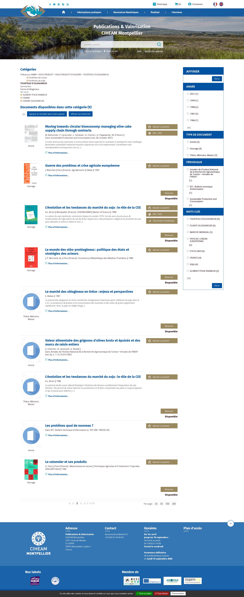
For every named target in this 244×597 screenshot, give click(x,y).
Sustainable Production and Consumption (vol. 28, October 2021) (82, 137)
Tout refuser (162, 593)
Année (190, 86)
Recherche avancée (154, 51)
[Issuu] (63, 4)
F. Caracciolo (65, 135)
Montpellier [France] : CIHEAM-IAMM (73, 212)
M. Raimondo (51, 135)
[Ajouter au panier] (149, 126)
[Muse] (131, 581)
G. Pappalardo (104, 135)
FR (214, 3)
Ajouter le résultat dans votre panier (47, 113)
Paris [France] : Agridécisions (71, 170)
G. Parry (49, 466)
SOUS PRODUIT (46, 74)
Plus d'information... (58, 152)
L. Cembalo (78, 135)
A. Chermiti (50, 349)
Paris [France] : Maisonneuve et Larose (73, 466)
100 (167, 503)
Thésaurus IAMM (28, 74)
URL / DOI (157, 133)
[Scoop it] (59, 4)
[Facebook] (50, 4)
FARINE (26, 97)
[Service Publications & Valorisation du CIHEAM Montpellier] (33, 10)
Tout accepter (145, 593)
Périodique (194, 162)
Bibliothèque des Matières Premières (108, 258)
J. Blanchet (50, 170)
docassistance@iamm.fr (116, 534)
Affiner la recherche (80, 113)
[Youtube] (54, 4)
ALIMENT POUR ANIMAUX (35, 94)
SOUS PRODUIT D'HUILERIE (68, 74)
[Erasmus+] (152, 580)
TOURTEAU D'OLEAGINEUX (96, 74)
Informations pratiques (89, 12)
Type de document (199, 134)
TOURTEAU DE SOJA (37, 81)
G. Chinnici (90, 135)
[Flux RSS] (68, 4)
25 (156, 503)
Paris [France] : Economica (76, 258)
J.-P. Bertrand (51, 258)
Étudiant (155, 12)
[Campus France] (55, 581)
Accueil (63, 12)
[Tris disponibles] (24, 114)
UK (220, 3)
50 (161, 503)
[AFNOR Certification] (34, 581)
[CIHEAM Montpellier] (38, 543)
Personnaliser (178, 593)
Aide (139, 51)
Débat (90, 170)
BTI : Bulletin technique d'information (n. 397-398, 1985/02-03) (80, 430)
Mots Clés (193, 211)
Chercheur (177, 12)
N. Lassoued (63, 349)
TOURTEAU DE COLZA (38, 77)
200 (174, 503)
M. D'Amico (117, 135)
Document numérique (163, 220)
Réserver (169, 193)
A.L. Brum (49, 212)
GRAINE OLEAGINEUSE (33, 100)
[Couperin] (192, 581)
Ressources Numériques (126, 12)
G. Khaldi (75, 349)
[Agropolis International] (172, 581)
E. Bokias (49, 296)
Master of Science (101, 212)
